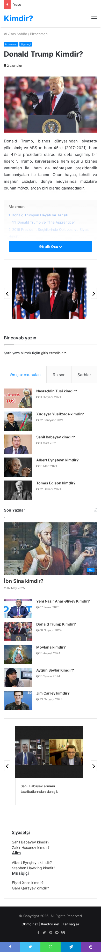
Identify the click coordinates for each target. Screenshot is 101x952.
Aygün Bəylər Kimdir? (55, 670)
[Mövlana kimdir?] (18, 654)
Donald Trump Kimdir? (56, 624)
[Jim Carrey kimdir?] (18, 700)
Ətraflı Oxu (49, 246)
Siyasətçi (26, 44)
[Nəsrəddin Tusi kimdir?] (18, 398)
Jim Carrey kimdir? (53, 693)
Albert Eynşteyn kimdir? (57, 460)
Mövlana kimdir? (51, 647)
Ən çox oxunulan (25, 374)
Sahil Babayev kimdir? (55, 437)
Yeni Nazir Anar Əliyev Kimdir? (63, 601)
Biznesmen (39, 34)
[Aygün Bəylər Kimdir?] (18, 677)
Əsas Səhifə (17, 34)
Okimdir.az (29, 924)
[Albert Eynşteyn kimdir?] (18, 467)
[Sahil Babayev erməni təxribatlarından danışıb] (49, 752)
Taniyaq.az (71, 924)
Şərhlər (84, 374)
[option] (49, 293)
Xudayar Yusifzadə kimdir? (60, 414)
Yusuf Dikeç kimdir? (29, 4)
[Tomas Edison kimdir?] (18, 490)
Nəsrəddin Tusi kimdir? (56, 391)
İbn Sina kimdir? (24, 581)
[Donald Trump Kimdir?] (18, 631)
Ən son (59, 374)
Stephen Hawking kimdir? (33, 868)
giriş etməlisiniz (53, 353)
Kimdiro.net (50, 924)
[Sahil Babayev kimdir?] (18, 444)
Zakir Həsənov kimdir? (30, 847)
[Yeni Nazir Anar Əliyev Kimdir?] (18, 608)
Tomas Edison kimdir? (56, 483)
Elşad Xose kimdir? (28, 882)
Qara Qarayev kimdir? (30, 888)
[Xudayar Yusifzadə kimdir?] (18, 421)
